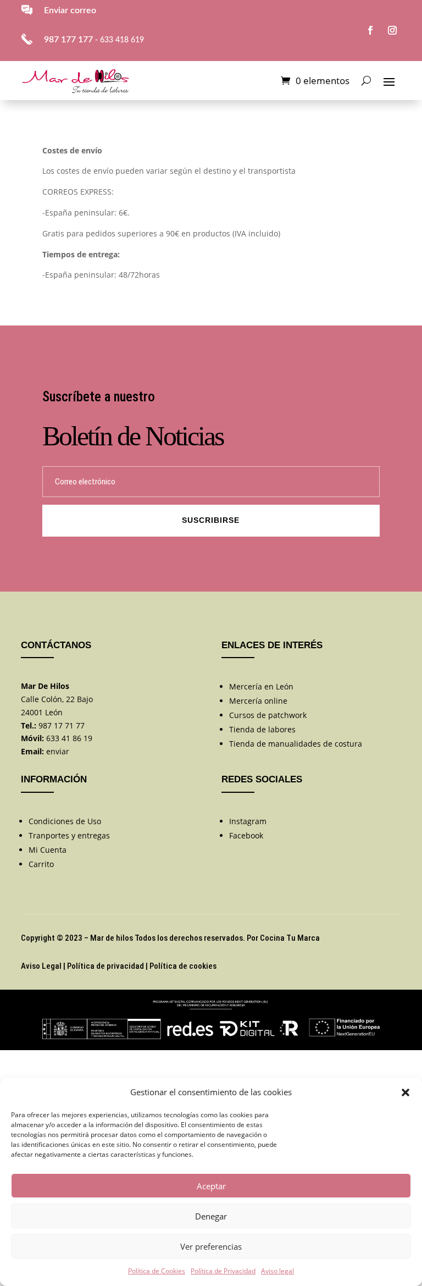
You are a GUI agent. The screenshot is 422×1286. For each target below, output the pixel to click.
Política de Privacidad (223, 1271)
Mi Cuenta (47, 850)
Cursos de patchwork (268, 715)
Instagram (247, 821)
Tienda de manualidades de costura (295, 743)
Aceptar (211, 1185)
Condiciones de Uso (65, 821)
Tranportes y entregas (69, 835)
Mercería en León (261, 686)
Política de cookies (182, 966)
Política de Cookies (156, 1271)
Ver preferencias (211, 1246)
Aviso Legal (41, 966)
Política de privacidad (105, 966)
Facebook (246, 835)
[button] (405, 1092)
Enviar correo (70, 10)
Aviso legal (277, 1271)
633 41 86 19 (69, 738)
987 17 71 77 (61, 725)
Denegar (211, 1216)
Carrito (41, 864)
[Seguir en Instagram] (392, 30)
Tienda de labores (262, 729)
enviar (57, 751)
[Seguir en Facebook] (370, 30)
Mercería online (258, 701)
